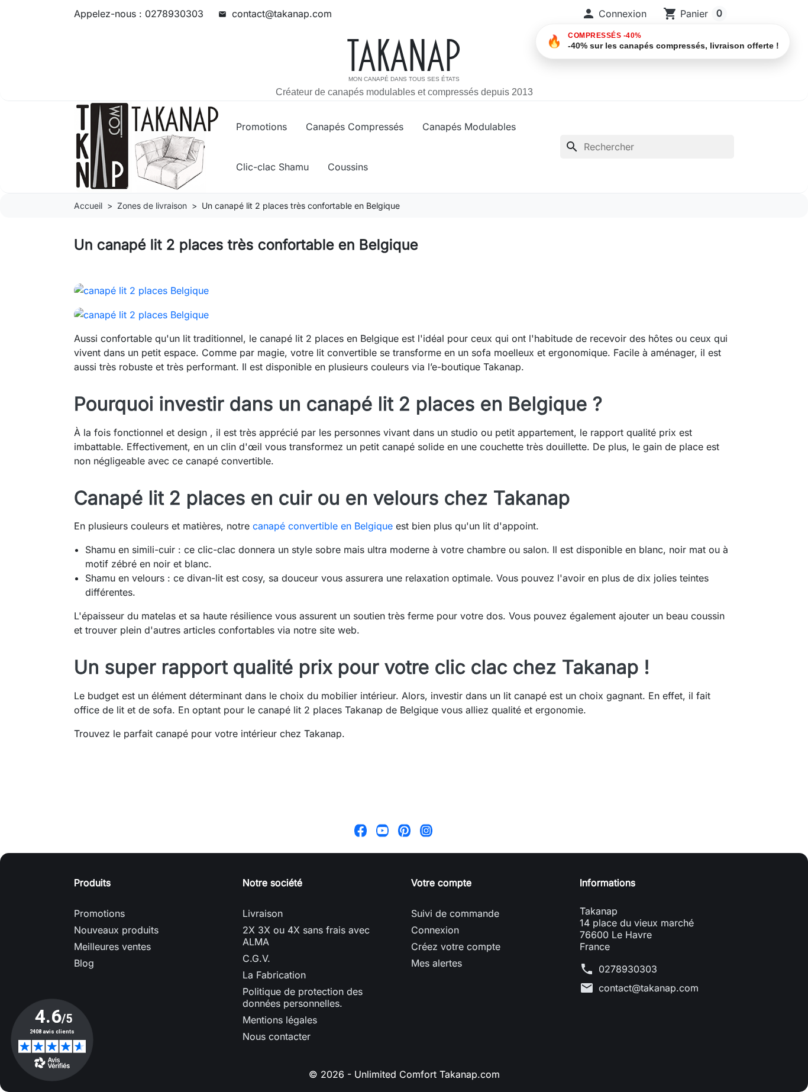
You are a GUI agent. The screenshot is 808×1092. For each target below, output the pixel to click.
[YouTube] (382, 830)
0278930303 (628, 969)
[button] (614, 13)
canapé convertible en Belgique (323, 526)
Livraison (263, 913)
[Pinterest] (404, 830)
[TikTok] (448, 830)
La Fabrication (274, 975)
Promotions (261, 127)
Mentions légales (280, 1020)
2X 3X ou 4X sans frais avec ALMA (306, 936)
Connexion (435, 930)
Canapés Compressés (354, 127)
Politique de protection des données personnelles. (303, 997)
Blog (84, 963)
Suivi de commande (455, 913)
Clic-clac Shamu (272, 167)
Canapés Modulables (469, 127)
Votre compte (441, 883)
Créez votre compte (455, 946)
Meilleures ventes (112, 946)
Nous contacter (277, 1036)
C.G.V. (256, 958)
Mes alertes (436, 963)
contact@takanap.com (282, 14)
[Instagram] (426, 830)
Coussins (348, 167)
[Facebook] (360, 830)
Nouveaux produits (116, 930)
